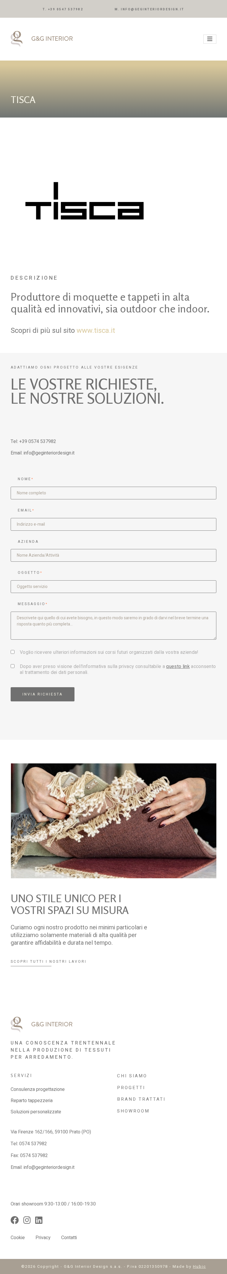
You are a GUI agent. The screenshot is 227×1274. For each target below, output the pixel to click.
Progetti (131, 1087)
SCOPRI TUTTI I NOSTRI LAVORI (49, 961)
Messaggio (33, 604)
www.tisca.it (96, 330)
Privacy (43, 1237)
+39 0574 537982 (37, 441)
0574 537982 (33, 1143)
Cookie (18, 1237)
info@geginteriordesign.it (49, 453)
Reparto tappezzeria (32, 1100)
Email (26, 510)
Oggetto (30, 572)
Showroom (133, 1111)
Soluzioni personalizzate (36, 1111)
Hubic (199, 1266)
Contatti (69, 1237)
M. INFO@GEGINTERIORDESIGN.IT (149, 9)
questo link (178, 666)
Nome (26, 479)
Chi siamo (132, 1076)
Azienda (28, 541)
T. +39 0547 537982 (63, 9)
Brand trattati (141, 1099)
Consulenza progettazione (38, 1089)
